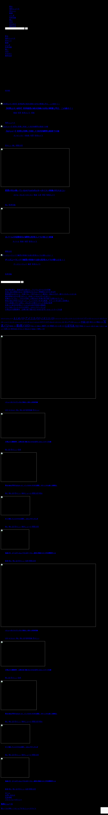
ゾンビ (6, 322)
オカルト (8, 53)
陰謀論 (34, 329)
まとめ (19, 318)
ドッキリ (26, 322)
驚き (6, 36)
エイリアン (85, 318)
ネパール (16, 241)
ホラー (44, 322)
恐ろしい (8, 40)
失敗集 (27, 135)
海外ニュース (10, 38)
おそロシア (9, 318)
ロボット (77, 322)
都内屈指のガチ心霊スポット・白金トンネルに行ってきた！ (28, 296)
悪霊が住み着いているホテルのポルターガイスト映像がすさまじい (35, 190)
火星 (93, 326)
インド (76, 318)
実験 (39, 326)
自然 (7, 329)
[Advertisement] (54, 73)
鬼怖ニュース (7, 804)
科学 (102, 326)
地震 (26, 241)
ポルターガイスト (26, 195)
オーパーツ (95, 318)
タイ (11, 322)
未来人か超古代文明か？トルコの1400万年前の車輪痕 (25, 305)
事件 (93, 322)
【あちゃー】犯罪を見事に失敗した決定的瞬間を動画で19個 (32, 131)
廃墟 (53, 326)
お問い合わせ (10, 795)
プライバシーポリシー (13, 799)
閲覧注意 (28, 329)
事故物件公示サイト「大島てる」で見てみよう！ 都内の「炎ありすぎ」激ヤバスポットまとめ (40, 294)
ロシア (69, 322)
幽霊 (29, 264)
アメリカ (32, 318)
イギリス (48, 318)
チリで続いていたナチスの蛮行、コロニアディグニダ (25, 307)
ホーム (7, 793)
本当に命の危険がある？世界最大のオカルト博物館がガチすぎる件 (30, 292)
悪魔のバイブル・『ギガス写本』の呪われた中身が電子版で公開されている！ (34, 298)
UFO (7, 51)
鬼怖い (41, 329)
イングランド (67, 318)
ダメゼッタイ (19, 135)
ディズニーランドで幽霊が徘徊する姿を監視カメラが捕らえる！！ (35, 260)
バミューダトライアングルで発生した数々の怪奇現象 (21, 402)
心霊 (39, 195)
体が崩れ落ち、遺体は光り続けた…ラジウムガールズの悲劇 (28, 290)
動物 (6, 43)
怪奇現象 (8, 47)
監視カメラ (26, 113)
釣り (22, 329)
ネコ (32, 322)
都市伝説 (8, 56)
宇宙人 (34, 326)
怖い (6, 49)
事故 (99, 322)
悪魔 (83, 326)
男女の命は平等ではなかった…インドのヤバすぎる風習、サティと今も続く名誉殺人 (37, 301)
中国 (85, 322)
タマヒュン (18, 322)
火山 (88, 326)
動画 (15, 113)
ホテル (16, 195)
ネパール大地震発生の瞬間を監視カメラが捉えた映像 (29, 237)
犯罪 (19, 113)
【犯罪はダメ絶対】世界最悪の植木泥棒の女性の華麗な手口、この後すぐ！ (39, 108)
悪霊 (44, 195)
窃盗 (33, 113)
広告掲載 (8, 797)
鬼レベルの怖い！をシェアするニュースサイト (18, 808)
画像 (98, 326)
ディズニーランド (20, 264)
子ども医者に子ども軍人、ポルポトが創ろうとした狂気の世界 (28, 303)
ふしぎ (7, 45)
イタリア (58, 318)
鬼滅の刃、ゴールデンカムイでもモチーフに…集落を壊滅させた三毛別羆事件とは (30, 553)
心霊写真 (72, 325)
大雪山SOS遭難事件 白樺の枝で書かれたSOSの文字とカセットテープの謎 (33, 309)
